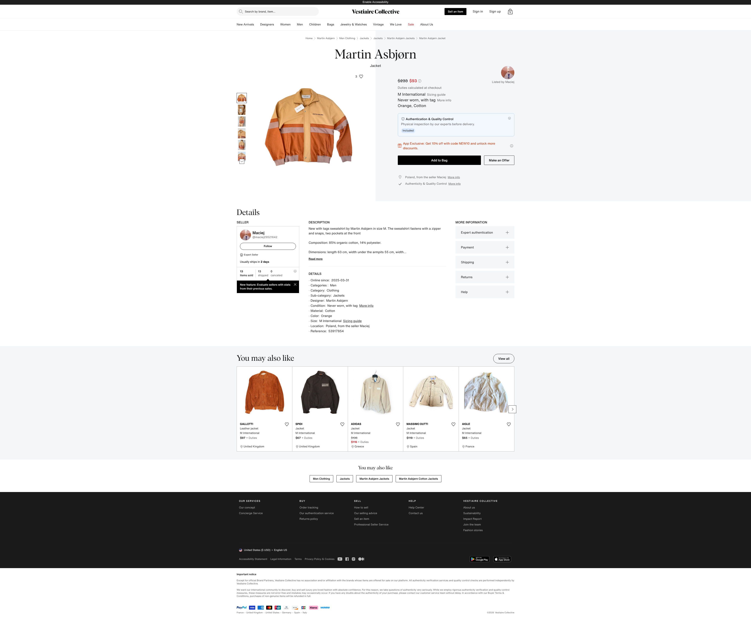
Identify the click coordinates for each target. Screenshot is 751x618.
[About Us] (436, 24)
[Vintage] (386, 24)
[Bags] (337, 24)
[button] (510, 11)
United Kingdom (254, 612)
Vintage (378, 24)
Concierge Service (251, 513)
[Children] (323, 24)
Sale (411, 24)
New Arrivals (245, 24)
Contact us (416, 513)
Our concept (247, 508)
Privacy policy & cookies (319, 559)
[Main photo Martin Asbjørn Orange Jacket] (242, 98)
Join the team (472, 525)
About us (469, 508)
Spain (297, 612)
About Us (426, 24)
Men (300, 24)
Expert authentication (477, 232)
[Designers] (277, 24)
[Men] (306, 24)
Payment (467, 247)
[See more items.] (241, 161)
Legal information (280, 559)
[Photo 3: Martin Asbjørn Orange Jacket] (242, 121)
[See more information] (511, 146)
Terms (298, 559)
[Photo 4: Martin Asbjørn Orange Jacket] (242, 133)
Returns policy (308, 519)
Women (285, 24)
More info (444, 100)
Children (315, 24)
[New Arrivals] (257, 24)
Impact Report (472, 519)
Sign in (478, 11)
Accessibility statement (253, 559)
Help (464, 292)
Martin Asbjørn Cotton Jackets (418, 479)
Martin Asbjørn (326, 38)
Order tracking (308, 508)
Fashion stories (473, 530)
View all (503, 358)
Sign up (495, 11)
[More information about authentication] (509, 118)
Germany (286, 612)
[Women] (293, 24)
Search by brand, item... (260, 11)
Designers (267, 24)
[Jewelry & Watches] (369, 24)
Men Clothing (347, 38)
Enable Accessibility (375, 2)
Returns (467, 277)
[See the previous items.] (241, 92)
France (240, 612)
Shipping (467, 262)
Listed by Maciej (503, 82)
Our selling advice (365, 513)
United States (272, 612)
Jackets (364, 38)
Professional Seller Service (371, 525)
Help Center (416, 508)
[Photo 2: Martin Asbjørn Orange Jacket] (242, 110)
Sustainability (472, 513)
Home (309, 38)
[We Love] (404, 24)
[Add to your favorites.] (287, 424)
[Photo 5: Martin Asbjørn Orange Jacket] (242, 145)
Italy (305, 612)
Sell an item (455, 11)
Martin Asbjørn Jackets (401, 38)
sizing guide (436, 94)
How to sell (361, 508)
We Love (396, 24)
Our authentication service (316, 513)
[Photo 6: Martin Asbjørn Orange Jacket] (242, 157)
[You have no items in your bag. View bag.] (510, 11)
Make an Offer (499, 160)
